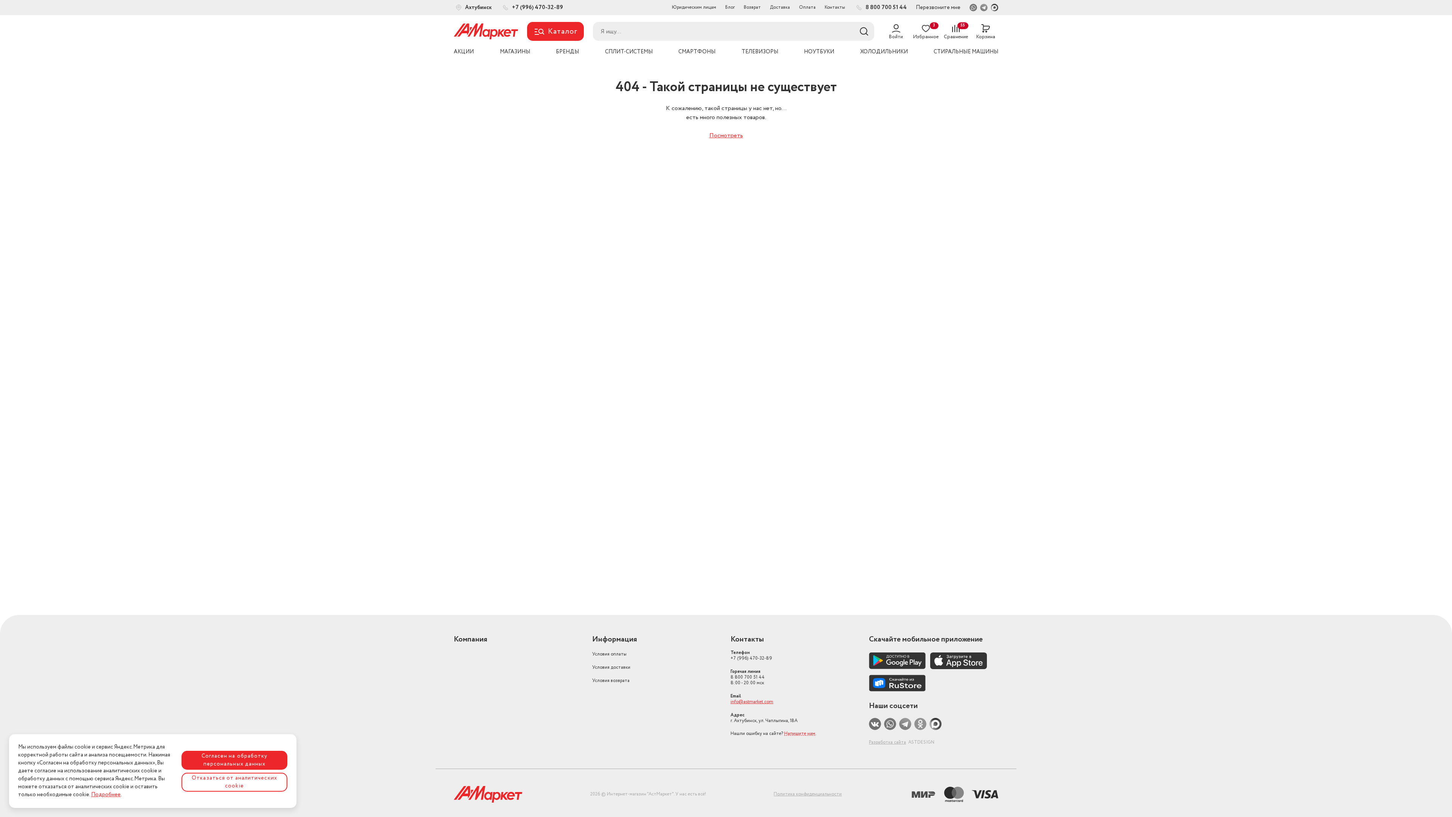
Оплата (807, 7)
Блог (730, 7)
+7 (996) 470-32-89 (751, 655)
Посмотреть (726, 135)
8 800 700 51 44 (748, 677)
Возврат (752, 7)
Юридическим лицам (694, 7)
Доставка (780, 7)
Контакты (835, 7)
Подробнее (106, 794)
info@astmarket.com (752, 702)
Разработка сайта (887, 742)
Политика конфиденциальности (808, 794)
